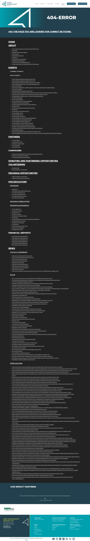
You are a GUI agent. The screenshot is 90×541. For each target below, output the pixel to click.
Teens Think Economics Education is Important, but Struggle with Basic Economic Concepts (35, 416)
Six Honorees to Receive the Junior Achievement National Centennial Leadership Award (34, 433)
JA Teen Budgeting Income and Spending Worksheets (25, 219)
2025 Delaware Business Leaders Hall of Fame (23, 80)
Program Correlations (19, 201)
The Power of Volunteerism (19, 322)
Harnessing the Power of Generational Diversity (24, 339)
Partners (14, 137)
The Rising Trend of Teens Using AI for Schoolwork (24, 342)
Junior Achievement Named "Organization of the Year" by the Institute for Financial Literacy (35, 411)
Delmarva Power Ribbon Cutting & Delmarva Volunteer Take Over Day (29, 94)
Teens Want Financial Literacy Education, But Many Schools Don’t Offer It (30, 302)
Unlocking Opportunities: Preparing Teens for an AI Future (26, 309)
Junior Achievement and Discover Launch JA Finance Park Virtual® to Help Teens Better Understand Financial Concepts (42, 389)
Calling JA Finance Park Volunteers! (21, 178)
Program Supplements (19, 205)
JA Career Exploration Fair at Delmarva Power (23, 108)
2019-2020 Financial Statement (20, 244)
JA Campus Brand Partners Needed (21, 157)
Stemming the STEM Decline (19, 314)
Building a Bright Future (18, 336)
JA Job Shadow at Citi (17, 113)
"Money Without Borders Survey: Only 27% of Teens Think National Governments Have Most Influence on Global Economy (42, 384)
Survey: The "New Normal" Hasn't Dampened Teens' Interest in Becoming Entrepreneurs (34, 412)
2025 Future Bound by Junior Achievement (23, 297)
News (63, 3)
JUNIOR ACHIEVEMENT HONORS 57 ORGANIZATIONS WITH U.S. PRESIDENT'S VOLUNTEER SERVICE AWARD (40, 445)
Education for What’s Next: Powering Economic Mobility (26, 285)
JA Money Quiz (16, 212)
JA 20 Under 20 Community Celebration (22, 101)
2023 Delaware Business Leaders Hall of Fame (23, 79)
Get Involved (82, 3)
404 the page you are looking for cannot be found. (39, 31)
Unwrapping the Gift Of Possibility (20, 324)
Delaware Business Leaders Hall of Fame (22, 91)
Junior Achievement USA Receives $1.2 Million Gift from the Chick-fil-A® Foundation (33, 424)
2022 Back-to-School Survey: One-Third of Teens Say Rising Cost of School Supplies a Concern (35, 358)
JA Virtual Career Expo (17, 130)
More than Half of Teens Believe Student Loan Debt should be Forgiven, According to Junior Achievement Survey (40, 434)
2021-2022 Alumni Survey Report (20, 267)
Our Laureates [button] (38, 534)
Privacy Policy (15, 54)
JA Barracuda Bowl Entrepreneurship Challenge (24, 104)
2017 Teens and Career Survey (19, 259)
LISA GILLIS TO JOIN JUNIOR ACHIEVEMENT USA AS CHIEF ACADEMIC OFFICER (32, 475)
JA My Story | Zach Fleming (19, 347)
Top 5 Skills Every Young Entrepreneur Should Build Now (26, 298)
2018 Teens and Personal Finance (20, 266)
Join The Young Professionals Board (21, 62)
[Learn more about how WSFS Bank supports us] (9, 509)
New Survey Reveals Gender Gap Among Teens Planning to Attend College (31, 455)
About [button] (36, 524)
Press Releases (16, 363)
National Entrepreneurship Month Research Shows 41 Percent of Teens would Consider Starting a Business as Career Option (43, 394)
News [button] (35, 532)
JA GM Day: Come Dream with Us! (20, 111)
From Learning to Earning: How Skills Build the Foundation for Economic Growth (32, 278)
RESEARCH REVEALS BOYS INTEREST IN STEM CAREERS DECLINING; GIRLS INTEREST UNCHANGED (37, 443)
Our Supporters (16, 145)
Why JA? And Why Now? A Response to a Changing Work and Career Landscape (32, 356)
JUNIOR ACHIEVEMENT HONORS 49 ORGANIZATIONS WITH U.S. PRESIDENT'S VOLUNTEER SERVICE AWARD (40, 395)
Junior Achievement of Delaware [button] (76, 526)
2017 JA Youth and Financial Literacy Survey (23, 257)
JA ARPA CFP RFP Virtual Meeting (20, 102)
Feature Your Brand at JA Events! (20, 155)
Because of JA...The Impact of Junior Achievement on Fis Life (27, 312)
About (42, 3)
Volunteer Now (16, 168)
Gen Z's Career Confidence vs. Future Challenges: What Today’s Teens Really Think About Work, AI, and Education (40, 288)
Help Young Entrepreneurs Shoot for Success (23, 319)
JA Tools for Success (17, 210)
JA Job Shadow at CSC (17, 114)
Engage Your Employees (18, 143)
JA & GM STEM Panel (17, 97)
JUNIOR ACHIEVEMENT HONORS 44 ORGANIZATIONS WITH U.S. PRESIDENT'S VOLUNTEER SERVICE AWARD (40, 407)
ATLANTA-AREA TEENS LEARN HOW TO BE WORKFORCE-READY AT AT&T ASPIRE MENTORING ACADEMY (39, 402)
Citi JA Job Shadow (17, 86)
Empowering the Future (18, 341)
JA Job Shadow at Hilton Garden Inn (21, 121)
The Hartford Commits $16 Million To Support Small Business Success (29, 409)
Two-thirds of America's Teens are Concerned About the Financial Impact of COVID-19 (33, 400)
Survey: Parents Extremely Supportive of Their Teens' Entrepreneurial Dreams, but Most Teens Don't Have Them (40, 446)
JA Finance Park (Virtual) (18, 197)
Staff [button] (35, 526)
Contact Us (15, 57)
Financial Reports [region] (74, 522)
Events (57, 3)
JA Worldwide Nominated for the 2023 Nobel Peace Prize (26, 349)
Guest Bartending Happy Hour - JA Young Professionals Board (27, 96)
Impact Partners (16, 147)
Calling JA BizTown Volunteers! (19, 176)
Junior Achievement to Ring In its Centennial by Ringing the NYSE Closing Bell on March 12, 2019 (36, 380)
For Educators (17, 182)
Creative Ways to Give (17, 142)
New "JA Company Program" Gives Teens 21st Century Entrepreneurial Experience (32, 451)
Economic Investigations (18, 227)
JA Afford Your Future (17, 229)
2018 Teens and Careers (18, 262)
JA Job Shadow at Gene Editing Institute (22, 119)
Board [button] (35, 527)
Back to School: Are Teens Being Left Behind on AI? (25, 292)
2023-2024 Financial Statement (20, 238)
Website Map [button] (38, 538)
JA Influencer (15, 224)
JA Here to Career (16, 214)
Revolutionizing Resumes (18, 337)
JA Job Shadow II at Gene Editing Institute (22, 123)
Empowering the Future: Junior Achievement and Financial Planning (29, 331)
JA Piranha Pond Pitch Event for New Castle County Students (27, 128)
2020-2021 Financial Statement (20, 243)
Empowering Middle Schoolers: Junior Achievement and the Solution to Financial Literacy (34, 334)
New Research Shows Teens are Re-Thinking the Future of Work (28, 346)
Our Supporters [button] (74, 521)
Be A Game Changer (17, 351)
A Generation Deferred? (18, 315)
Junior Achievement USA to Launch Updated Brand (25, 406)
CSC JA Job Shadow (17, 89)
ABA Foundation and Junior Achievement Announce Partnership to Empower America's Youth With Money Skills (40, 372)
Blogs (12, 275)
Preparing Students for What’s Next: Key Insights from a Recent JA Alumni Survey (32, 283)
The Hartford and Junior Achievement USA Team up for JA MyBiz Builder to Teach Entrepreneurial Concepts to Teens (41, 392)
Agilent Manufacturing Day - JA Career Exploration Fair (25, 84)
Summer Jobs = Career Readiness (20, 307)
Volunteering (16, 164)
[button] (44, 3)
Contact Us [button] (6, 526)
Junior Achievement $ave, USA (19, 226)
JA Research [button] (37, 529)
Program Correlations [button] (57, 521)
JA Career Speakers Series (18, 194)
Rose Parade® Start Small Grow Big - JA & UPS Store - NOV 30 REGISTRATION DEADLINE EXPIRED (37, 133)
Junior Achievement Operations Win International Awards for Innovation (30, 385)
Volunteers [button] (37, 518)
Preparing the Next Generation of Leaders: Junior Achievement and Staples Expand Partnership (36, 280)
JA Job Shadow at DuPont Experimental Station (24, 118)
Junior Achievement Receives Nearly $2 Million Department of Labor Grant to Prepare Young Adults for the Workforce (41, 397)
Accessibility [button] (31, 538)
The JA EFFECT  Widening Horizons (21, 353)
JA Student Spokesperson (18, 60)
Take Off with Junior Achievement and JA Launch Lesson (26, 329)
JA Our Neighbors (16, 209)
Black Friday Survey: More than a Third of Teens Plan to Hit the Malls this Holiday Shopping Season (36, 414)
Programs (50, 3)
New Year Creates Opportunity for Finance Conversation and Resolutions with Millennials (34, 460)
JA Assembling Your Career (19, 221)
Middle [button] (54, 527)
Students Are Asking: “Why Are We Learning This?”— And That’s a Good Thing (31, 290)
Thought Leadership (18, 252)
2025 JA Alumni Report (18, 269)
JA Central (14, 50)
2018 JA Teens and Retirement (19, 261)
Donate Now (71, 3)
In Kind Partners (16, 140)
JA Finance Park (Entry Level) (19, 196)
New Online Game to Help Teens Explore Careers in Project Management (30, 404)
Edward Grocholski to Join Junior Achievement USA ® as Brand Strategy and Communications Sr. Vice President (40, 458)
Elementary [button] (55, 526)
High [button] (53, 529)
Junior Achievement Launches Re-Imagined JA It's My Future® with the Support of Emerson (35, 378)
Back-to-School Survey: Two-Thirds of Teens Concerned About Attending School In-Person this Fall (36, 390)
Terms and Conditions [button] (15, 538)
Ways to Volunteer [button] (39, 519)
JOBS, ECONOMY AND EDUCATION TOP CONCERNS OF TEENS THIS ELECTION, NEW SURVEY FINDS (37, 473)
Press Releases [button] (38, 531)
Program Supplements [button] (58, 519)
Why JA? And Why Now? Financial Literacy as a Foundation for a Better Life (31, 354)
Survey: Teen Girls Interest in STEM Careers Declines (25, 429)
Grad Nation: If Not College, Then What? (22, 305)
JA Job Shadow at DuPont (18, 116)
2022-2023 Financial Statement (20, 239)
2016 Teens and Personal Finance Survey (22, 255)
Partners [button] (72, 518)
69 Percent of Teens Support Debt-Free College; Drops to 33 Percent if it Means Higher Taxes (35, 377)
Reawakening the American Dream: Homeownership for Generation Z (29, 303)
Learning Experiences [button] (58, 524)
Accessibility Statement (18, 55)
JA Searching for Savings (18, 222)
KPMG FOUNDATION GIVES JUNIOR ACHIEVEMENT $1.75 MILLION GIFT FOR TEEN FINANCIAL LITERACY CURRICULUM (42, 468)
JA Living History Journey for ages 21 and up (23, 125)
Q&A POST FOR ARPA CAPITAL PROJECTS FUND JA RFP (26, 131)
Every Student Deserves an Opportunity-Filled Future (25, 49)
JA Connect (15, 217)
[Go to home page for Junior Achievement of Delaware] (9, 4)
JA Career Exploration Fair (18, 192)
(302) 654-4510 (7, 527)
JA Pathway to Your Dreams (19, 59)
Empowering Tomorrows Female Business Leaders (25, 332)
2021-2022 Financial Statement (19, 241)
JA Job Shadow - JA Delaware (19, 169)
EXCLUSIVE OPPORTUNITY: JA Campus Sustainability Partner (27, 154)
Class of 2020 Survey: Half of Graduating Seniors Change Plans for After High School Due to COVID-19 (37, 367)
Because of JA (15, 320)
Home (36, 3)
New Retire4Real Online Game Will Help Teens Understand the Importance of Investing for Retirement (38, 399)
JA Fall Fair (14, 109)
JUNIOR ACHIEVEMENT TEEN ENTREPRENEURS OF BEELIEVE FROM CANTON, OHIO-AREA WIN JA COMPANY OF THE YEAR (44, 441)
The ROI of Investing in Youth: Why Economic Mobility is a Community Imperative (32, 286)
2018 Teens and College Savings (20, 264)
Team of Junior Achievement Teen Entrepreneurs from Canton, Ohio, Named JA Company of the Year (37, 428)
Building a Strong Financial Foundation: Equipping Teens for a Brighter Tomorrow (32, 300)
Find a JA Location (74, 529)
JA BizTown (15, 189)
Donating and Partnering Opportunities (33, 161)
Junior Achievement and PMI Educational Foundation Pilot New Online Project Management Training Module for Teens (42, 370)
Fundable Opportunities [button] (76, 519)
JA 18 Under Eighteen (17, 99)
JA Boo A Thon (16, 106)
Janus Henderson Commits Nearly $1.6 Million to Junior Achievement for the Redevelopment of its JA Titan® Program (41, 431)
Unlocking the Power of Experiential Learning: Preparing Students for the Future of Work (34, 293)
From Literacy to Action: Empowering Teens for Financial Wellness (28, 310)
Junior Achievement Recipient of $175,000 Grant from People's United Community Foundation (35, 450)
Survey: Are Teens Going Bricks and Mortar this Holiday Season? (28, 448)
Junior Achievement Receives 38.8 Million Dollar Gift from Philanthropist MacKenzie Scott (34, 382)
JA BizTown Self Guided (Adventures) (21, 191)
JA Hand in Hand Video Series (19, 216)
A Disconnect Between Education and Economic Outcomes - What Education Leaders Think (35, 271)
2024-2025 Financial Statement (20, 236)
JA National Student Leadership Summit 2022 (23, 359)
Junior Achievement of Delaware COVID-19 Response (25, 64)
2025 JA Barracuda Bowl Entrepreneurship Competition (26, 82)
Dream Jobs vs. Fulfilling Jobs (19, 317)
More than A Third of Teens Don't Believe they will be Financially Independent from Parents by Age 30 (37, 387)
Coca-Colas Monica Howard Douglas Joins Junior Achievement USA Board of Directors (33, 436)
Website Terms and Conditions (19, 52)
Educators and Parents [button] (59, 518)
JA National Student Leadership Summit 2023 (23, 344)
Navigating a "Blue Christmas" (19, 327)
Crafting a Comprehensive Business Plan (22, 325)
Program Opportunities (22, 173)
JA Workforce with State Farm (19, 295)
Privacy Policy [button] (24, 538)
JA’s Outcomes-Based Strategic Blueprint (22, 281)
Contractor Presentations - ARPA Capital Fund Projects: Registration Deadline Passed (33, 87)
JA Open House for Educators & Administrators (23, 126)
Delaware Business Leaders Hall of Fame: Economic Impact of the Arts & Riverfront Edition (34, 92)
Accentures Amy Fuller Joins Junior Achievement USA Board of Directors (30, 426)
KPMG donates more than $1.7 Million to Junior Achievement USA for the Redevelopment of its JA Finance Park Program (42, 438)
